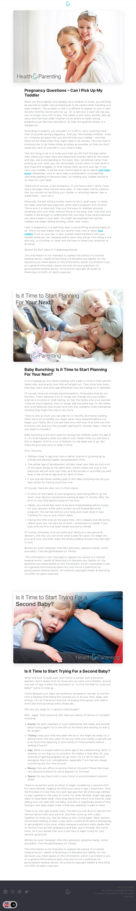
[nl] (13, 904)
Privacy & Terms (126, 887)
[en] (6, 904)
